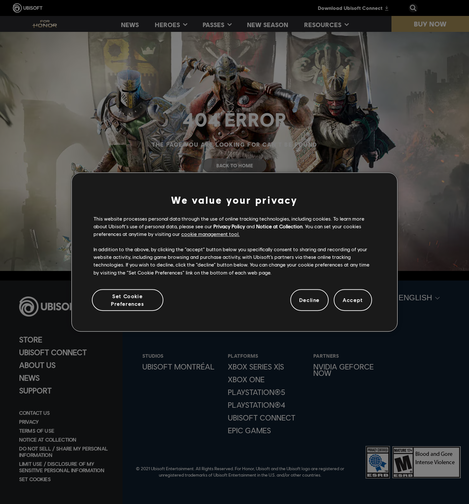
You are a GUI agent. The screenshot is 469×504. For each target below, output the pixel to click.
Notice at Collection (279, 226)
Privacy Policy (229, 226)
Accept (353, 300)
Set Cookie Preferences (127, 300)
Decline (309, 300)
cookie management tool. (210, 234)
